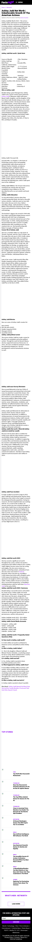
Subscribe (16, 922)
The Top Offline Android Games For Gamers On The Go (21, 798)
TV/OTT (6, 930)
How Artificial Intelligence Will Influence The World (21, 835)
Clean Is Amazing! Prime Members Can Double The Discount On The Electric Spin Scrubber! (21, 810)
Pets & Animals (24, 926)
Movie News (25, 928)
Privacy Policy (9, 937)
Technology (16, 783)
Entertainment (6, 928)
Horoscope (24, 930)
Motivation (16, 819)
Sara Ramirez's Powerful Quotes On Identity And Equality (20, 846)
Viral (16, 926)
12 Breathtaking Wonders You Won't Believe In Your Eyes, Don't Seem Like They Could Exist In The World (21, 871)
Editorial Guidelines (16, 939)
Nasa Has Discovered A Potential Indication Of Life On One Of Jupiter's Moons (21, 786)
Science (15, 879)
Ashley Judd (5, 96)
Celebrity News (16, 928)
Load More (16, 904)
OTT (18, 930)
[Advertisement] (16, 138)
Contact (17, 937)
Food (14, 772)
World (14, 832)
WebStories (16, 933)
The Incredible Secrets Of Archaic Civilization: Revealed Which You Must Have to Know (21, 859)
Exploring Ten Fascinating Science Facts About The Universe (21, 883)
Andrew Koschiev (24, 18)
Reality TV (13, 930)
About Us (24, 937)
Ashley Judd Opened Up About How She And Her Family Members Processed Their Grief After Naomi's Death (16, 688)
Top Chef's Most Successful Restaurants (21, 774)
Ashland (21, 572)
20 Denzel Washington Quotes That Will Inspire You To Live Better (20, 822)
